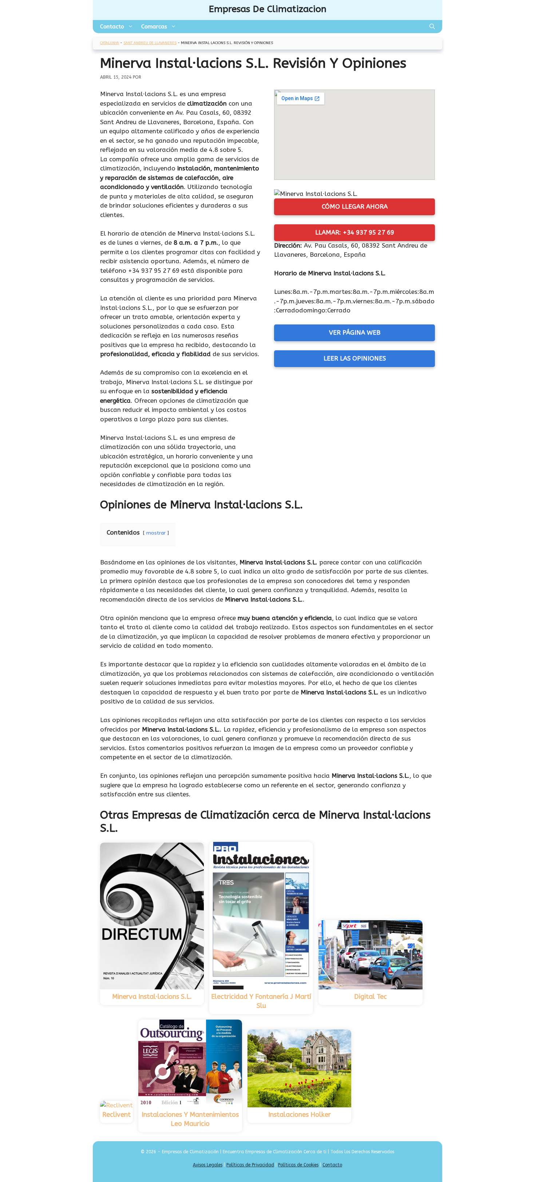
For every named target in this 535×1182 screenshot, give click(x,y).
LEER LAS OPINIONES (355, 358)
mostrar (156, 533)
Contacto (112, 26)
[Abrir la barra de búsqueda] (432, 26)
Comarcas (154, 26)
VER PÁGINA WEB (354, 332)
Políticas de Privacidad (250, 1164)
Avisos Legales (207, 1164)
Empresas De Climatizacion (267, 9)
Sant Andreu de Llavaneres (150, 43)
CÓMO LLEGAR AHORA (355, 206)
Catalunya (109, 43)
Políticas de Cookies (298, 1164)
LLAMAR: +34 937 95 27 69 (354, 232)
